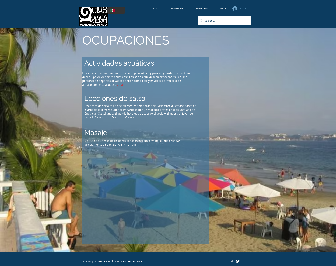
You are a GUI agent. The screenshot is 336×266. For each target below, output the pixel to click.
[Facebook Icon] (232, 261)
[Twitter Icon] (238, 261)
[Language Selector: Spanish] (116, 10)
